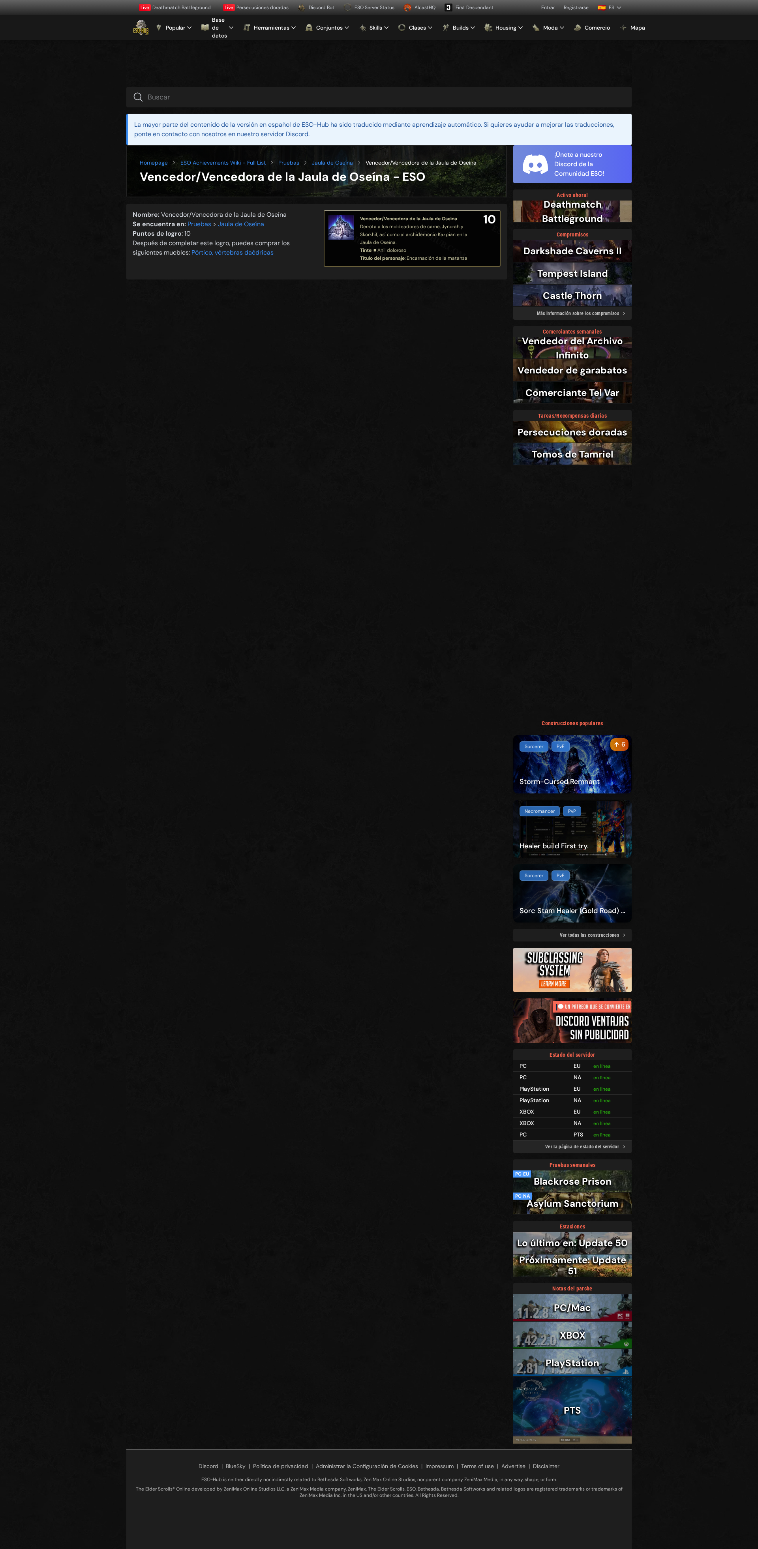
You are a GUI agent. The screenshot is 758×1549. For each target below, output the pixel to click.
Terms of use (477, 1466)
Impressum (440, 1466)
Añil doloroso (391, 250)
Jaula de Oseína (332, 162)
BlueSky (236, 1466)
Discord (208, 1466)
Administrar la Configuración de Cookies (367, 1466)
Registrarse (576, 7)
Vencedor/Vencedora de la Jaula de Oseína (408, 219)
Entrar (548, 7)
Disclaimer (546, 1466)
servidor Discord (284, 134)
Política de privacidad (280, 1466)
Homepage (154, 162)
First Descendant (474, 7)
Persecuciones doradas (257, 7)
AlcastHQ (425, 7)
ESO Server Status (374, 7)
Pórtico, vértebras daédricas (232, 252)
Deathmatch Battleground (176, 7)
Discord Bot (321, 7)
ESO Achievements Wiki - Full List (223, 162)
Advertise (513, 1466)
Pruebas (288, 162)
